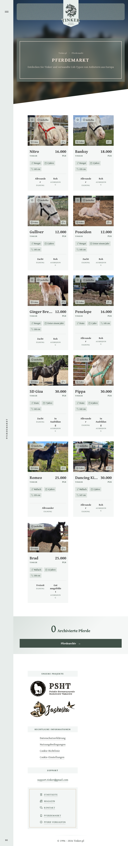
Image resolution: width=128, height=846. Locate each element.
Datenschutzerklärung (53, 738)
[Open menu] (6, 11)
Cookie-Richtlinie (50, 751)
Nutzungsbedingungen (53, 744)
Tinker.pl (62, 53)
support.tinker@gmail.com (52, 780)
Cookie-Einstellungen (52, 757)
